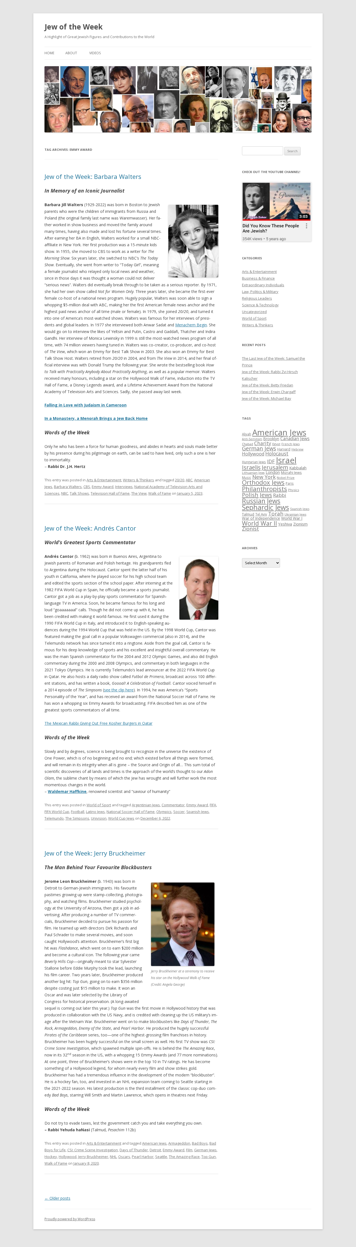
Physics (293, 490)
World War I (291, 518)
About (71, 53)
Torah (275, 513)
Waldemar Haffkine (67, 791)
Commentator (173, 804)
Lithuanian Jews (253, 473)
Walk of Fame (159, 493)
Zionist (250, 528)
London (273, 472)
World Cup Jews (121, 818)
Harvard (283, 449)
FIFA (213, 804)
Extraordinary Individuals (263, 284)
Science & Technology (260, 304)
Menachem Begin (191, 324)
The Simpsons (77, 818)
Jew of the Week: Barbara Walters (92, 176)
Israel (286, 460)
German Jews (205, 1149)
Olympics (164, 811)
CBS (86, 486)
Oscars (124, 1156)
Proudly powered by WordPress (69, 1219)
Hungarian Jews (254, 462)
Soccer (179, 811)
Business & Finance (258, 278)
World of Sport (98, 804)
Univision (99, 818)
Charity (262, 443)
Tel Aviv (261, 514)
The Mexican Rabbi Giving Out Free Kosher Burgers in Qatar (98, 723)
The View (139, 493)
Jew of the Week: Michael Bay (266, 398)
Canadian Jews (295, 438)
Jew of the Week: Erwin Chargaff (269, 391)
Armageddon (179, 1143)
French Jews (290, 444)
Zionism (300, 524)
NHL (113, 1156)
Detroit (155, 1149)
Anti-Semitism (252, 439)
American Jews (154, 1143)
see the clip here (119, 689)
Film (189, 1149)
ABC (189, 479)
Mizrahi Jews (291, 472)
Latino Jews (95, 811)
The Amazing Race (184, 1156)
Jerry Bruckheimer (93, 1156)
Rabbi (279, 495)
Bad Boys (200, 1143)
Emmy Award (102, 486)
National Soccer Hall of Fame (131, 811)
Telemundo (54, 818)
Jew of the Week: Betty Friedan (267, 385)
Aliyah (246, 434)
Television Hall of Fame (110, 493)
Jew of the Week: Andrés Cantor (90, 528)
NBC (64, 493)
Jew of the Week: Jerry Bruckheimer (94, 853)
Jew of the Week (73, 27)
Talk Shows (79, 493)
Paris (290, 483)
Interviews (124, 486)
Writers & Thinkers (138, 479)
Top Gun (208, 1156)
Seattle (161, 1156)
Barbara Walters (68, 486)
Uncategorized (254, 311)
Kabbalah (297, 467)
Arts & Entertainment (103, 479)
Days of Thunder (134, 1149)
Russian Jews (261, 500)
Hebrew (297, 449)
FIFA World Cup (56, 811)
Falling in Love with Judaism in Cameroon (85, 405)
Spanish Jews (197, 811)
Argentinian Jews (146, 804)
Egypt (276, 444)
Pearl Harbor (143, 1156)
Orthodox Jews (263, 482)
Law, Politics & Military (260, 291)
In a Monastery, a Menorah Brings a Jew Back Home (96, 418)
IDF (271, 461)
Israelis (251, 467)
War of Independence (261, 518)
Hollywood (67, 1156)
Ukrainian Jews (295, 514)
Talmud (248, 514)
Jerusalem (275, 467)
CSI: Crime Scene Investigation (92, 1149)
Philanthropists (264, 488)
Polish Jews (257, 495)
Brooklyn (271, 438)
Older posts (57, 1198)
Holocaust (276, 453)
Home (49, 53)
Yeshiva (285, 524)
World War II (259, 523)
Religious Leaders (257, 298)
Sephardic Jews (265, 507)
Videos (95, 53)
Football (77, 811)
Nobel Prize (286, 477)
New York (264, 476)
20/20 (179, 479)
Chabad (247, 444)
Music (246, 477)
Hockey (50, 1156)
